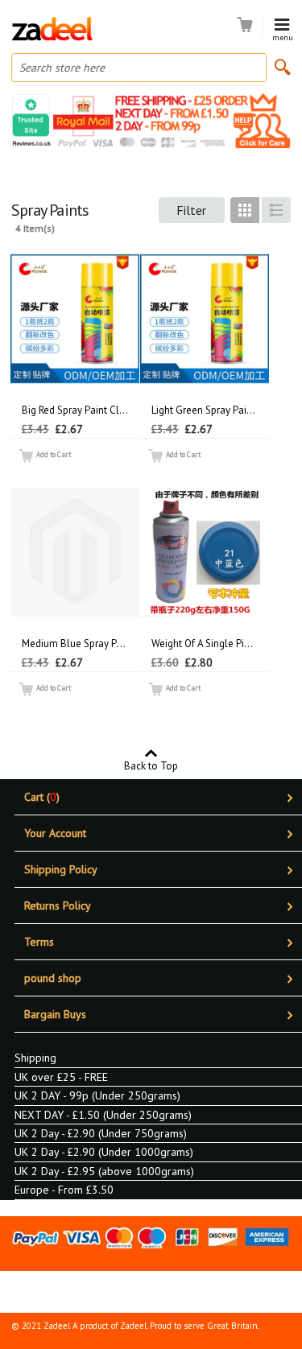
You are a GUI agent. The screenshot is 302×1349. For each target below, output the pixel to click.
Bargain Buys (55, 1014)
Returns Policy (57, 905)
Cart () (42, 797)
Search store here (62, 67)
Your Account (55, 833)
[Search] (283, 67)
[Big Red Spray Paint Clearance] (74, 319)
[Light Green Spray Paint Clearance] (204, 319)
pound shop (52, 978)
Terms (39, 941)
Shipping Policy (60, 869)
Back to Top (151, 765)
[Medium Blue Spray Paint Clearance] (74, 552)
